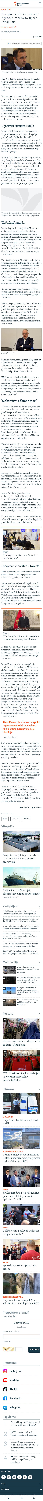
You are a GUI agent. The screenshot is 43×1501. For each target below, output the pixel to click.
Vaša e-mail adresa (12, 1332)
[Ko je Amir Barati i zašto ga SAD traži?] (21, 1103)
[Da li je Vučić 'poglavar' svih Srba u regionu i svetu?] (21, 1214)
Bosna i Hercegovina (13, 1152)
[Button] (37, 36)
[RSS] (25, 1477)
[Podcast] (21, 1498)
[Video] (9, 1498)
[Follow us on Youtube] (14, 1477)
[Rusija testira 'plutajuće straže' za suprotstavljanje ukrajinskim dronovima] (21, 841)
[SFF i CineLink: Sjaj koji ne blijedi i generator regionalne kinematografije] (21, 1060)
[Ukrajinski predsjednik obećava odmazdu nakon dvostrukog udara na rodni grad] (9, 990)
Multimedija (10, 962)
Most (5, 1228)
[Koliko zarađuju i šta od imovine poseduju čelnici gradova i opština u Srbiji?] (21, 1176)
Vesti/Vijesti (11, 906)
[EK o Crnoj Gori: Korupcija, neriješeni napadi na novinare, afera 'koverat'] (21, 620)
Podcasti (8, 1013)
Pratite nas (34, 1350)
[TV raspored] (30, 1477)
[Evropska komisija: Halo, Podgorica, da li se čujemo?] (21, 539)
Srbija (5, 1190)
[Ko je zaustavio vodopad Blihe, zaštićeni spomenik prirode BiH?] (21, 1283)
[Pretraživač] (34, 1498)
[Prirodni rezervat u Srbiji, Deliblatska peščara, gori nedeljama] (9, 1002)
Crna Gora (6, 10)
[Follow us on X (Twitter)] (9, 1477)
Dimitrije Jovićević (8, 27)
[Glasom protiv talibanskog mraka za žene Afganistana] (21, 1028)
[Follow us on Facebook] (3, 1477)
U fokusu (8, 1089)
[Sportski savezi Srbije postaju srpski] (21, 1249)
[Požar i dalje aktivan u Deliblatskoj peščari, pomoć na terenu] (9, 970)
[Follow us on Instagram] (19, 1477)
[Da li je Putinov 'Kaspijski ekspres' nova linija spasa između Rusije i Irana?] (21, 877)
